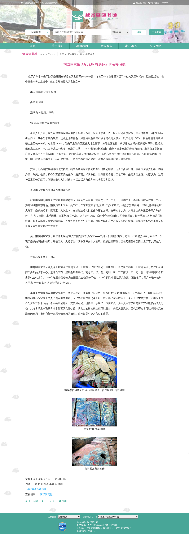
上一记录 (33, 501)
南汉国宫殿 (46, 494)
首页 (33, 46)
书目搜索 (156, 32)
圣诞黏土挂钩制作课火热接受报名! (41, 2)
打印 (64, 501)
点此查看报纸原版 (37, 489)
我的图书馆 (141, 2)
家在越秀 (72, 54)
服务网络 (155, 46)
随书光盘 (155, 2)
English (165, 2)
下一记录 (50, 501)
